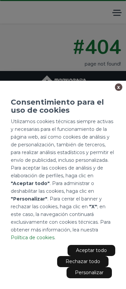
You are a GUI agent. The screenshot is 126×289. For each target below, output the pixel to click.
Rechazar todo (83, 261)
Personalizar (89, 272)
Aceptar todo (91, 250)
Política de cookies (32, 237)
